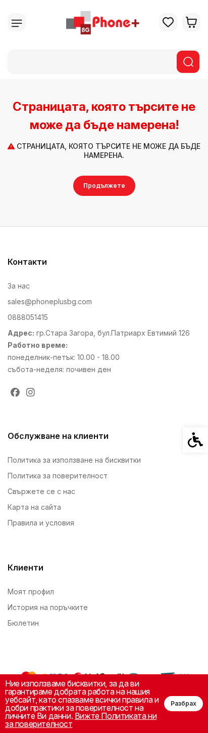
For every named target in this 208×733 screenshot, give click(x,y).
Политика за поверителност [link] (58, 475)
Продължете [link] (104, 185)
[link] (104, 22)
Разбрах (183, 703)
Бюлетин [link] (23, 623)
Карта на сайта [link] (34, 507)
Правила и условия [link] (41, 522)
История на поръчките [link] (48, 607)
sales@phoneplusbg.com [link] (50, 301)
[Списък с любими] (168, 22)
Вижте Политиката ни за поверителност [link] (81, 720)
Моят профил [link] (31, 591)
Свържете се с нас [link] (41, 491)
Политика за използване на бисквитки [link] (74, 460)
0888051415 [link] (28, 317)
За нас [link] (19, 285)
